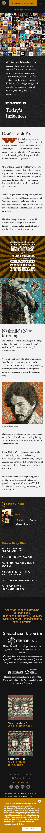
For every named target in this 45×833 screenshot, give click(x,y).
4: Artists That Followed (17, 573)
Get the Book (20, 726)
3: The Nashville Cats (18, 564)
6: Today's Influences (13, 587)
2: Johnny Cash (17, 557)
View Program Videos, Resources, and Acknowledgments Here (22, 616)
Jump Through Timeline (21, 9)
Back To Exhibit (25, 3)
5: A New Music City (21, 580)
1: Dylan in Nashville (12, 550)
